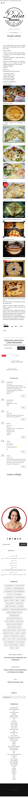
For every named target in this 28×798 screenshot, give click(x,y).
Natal (4, 639)
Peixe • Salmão (14, 765)
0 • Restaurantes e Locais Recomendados (14, 591)
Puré (6, 645)
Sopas (11, 648)
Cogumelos (5, 609)
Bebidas (14, 713)
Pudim (14, 766)
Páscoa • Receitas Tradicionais (14, 754)
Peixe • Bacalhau (22, 639)
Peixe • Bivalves (14, 760)
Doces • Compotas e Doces (14, 627)
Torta (14, 777)
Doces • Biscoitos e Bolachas (14, 618)
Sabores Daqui (7, 76)
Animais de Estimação (14, 709)
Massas (22, 636)
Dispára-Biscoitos (14, 615)
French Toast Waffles (8, 200)
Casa (14, 731)
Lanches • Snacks (14, 740)
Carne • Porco (19, 603)
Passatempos (14, 32)
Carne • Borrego (14, 723)
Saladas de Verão (7, 144)
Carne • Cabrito (14, 724)
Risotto (14, 771)
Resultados (14, 769)
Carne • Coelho (14, 726)
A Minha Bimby (6, 78)
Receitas (14, 768)
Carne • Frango (9, 603)
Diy (14, 734)
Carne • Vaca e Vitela (11, 606)
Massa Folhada (14, 636)
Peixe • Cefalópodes (9, 642)
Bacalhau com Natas (8, 103)
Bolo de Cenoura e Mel (15, 682)
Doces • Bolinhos (10, 621)
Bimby (17, 600)
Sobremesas (14, 772)
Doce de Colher (14, 735)
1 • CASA (9, 594)
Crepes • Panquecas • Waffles (14, 612)
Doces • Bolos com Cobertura (14, 624)
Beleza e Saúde (14, 715)
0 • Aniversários (9, 585)
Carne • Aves (14, 721)
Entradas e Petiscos (8, 633)
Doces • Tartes (21, 630)
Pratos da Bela (7, 79)
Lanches (23, 633)
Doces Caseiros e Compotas (15, 654)
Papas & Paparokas (8, 75)
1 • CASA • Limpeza (17, 594)
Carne (22, 600)
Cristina (8, 441)
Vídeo (17, 648)
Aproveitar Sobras (20, 597)
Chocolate (20, 606)
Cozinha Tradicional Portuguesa (18, 609)
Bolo (15, 679)
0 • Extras (8, 588)
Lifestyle (14, 741)
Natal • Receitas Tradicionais (14, 746)
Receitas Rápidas (13, 645)
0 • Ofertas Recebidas (18, 588)
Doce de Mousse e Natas (9, 239)
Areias (4, 180)
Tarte (14, 776)
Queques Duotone (7, 258)
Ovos (9, 639)
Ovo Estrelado (7, 73)
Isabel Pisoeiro (10, 382)
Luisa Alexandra (10, 400)
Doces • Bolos (19, 621)
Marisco (7, 636)
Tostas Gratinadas (7, 84)
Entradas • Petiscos (14, 738)
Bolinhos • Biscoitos (14, 717)
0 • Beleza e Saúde (19, 585)
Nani (8, 411)
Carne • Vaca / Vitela (14, 729)
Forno (17, 633)
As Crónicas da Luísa (14, 712)
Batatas (12, 600)
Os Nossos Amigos (14, 749)
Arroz (6, 600)
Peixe (14, 639)
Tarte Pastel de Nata (8, 279)
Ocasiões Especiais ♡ (14, 748)
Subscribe (21, 348)
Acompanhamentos (8, 597)
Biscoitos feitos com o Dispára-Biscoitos (12, 219)
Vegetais (14, 779)
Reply (23, 395)
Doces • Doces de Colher (10, 630)
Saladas (22, 645)
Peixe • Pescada (20, 642)
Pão (14, 752)
